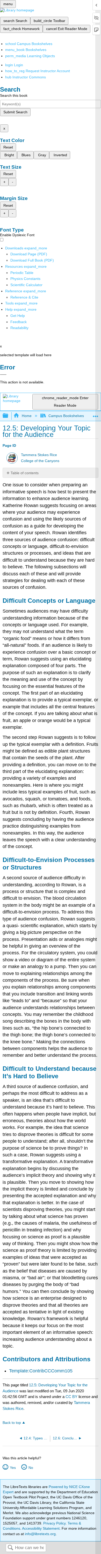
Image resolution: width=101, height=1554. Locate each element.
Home (26, 416)
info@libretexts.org (40, 1534)
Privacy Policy (54, 1523)
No (30, 1468)
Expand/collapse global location (95, 414)
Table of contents (25, 473)
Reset (8, 147)
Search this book (13, 95)
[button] (18, 322)
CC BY (72, 1396)
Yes (13, 1468)
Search (10, 1548)
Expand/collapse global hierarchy (8, 416)
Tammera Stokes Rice (39, 455)
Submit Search (15, 112)
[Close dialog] (3, 374)
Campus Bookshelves (66, 416)
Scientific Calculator (26, 285)
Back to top (12, 1423)
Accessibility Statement (41, 1528)
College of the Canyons (40, 461)
